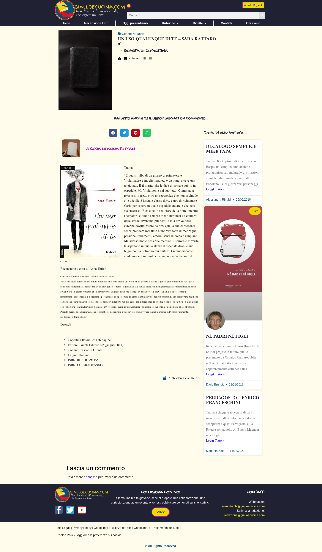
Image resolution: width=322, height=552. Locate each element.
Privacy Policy (82, 527)
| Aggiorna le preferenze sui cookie (98, 535)
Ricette (198, 23)
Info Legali (63, 527)
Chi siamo (253, 23)
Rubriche (168, 23)
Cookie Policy (66, 535)
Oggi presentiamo (135, 23)
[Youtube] (82, 510)
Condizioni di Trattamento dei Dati (156, 527)
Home (66, 23)
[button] (129, 6)
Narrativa (138, 33)
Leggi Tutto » (215, 189)
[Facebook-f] (59, 510)
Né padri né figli (227, 336)
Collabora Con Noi (160, 492)
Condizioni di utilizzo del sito (113, 527)
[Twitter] (70, 510)
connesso (90, 477)
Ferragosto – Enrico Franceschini (232, 399)
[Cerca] (262, 15)
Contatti (226, 23)
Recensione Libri (96, 23)
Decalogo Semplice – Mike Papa (233, 148)
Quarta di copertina (146, 51)
